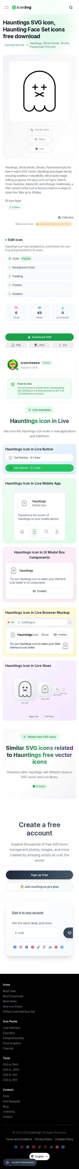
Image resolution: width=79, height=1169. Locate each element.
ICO (65, 345)
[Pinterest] (32, 947)
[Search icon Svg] (71, 7)
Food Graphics (12, 1043)
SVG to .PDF (10, 1080)
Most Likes (9, 991)
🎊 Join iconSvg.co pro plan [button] (39, 887)
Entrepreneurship (13, 1038)
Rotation (18, 293)
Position (17, 285)
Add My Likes (42, 129)
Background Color (24, 267)
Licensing (9, 1111)
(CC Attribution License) (31, 393)
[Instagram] (21, 947)
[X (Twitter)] (27, 947)
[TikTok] (38, 947)
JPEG (41, 345)
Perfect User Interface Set (19, 1011)
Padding (18, 276)
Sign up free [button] (39, 875)
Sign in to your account (27, 912)
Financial (8, 1048)
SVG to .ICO (10, 1074)
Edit (63, 66)
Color (21, 258)
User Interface (11, 1027)
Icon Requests (11, 1101)
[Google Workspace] (62, 947)
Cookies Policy (64, 1139)
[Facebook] (15, 947)
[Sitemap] (50, 947)
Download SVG (41, 337)
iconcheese (30, 363)
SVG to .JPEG (11, 1069)
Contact (41, 591)
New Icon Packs (12, 1006)
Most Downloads (13, 996)
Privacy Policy (43, 1139)
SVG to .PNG (10, 1064)
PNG (18, 345)
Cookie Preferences (23, 1162)
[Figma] (44, 947)
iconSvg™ (35, 1132)
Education (9, 1032)
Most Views (10, 1001)
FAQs (6, 1096)
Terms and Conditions (19, 1139)
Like (42, 148)
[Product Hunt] (56, 947)
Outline (16, 207)
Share (42, 139)
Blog (5, 1106)
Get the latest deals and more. (32, 923)
